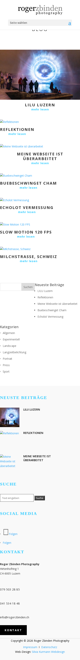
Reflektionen (17, 129)
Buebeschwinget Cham (28, 183)
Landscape (9, 346)
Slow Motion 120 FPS (26, 232)
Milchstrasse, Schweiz (28, 256)
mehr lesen (40, 109)
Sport (6, 371)
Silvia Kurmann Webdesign (48, 652)
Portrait (7, 358)
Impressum (30, 647)
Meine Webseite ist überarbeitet (40, 156)
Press (6, 365)
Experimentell (11, 339)
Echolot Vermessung (27, 207)
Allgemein (9, 333)
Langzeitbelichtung (14, 352)
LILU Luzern (40, 105)
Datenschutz (49, 647)
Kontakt (13, 630)
